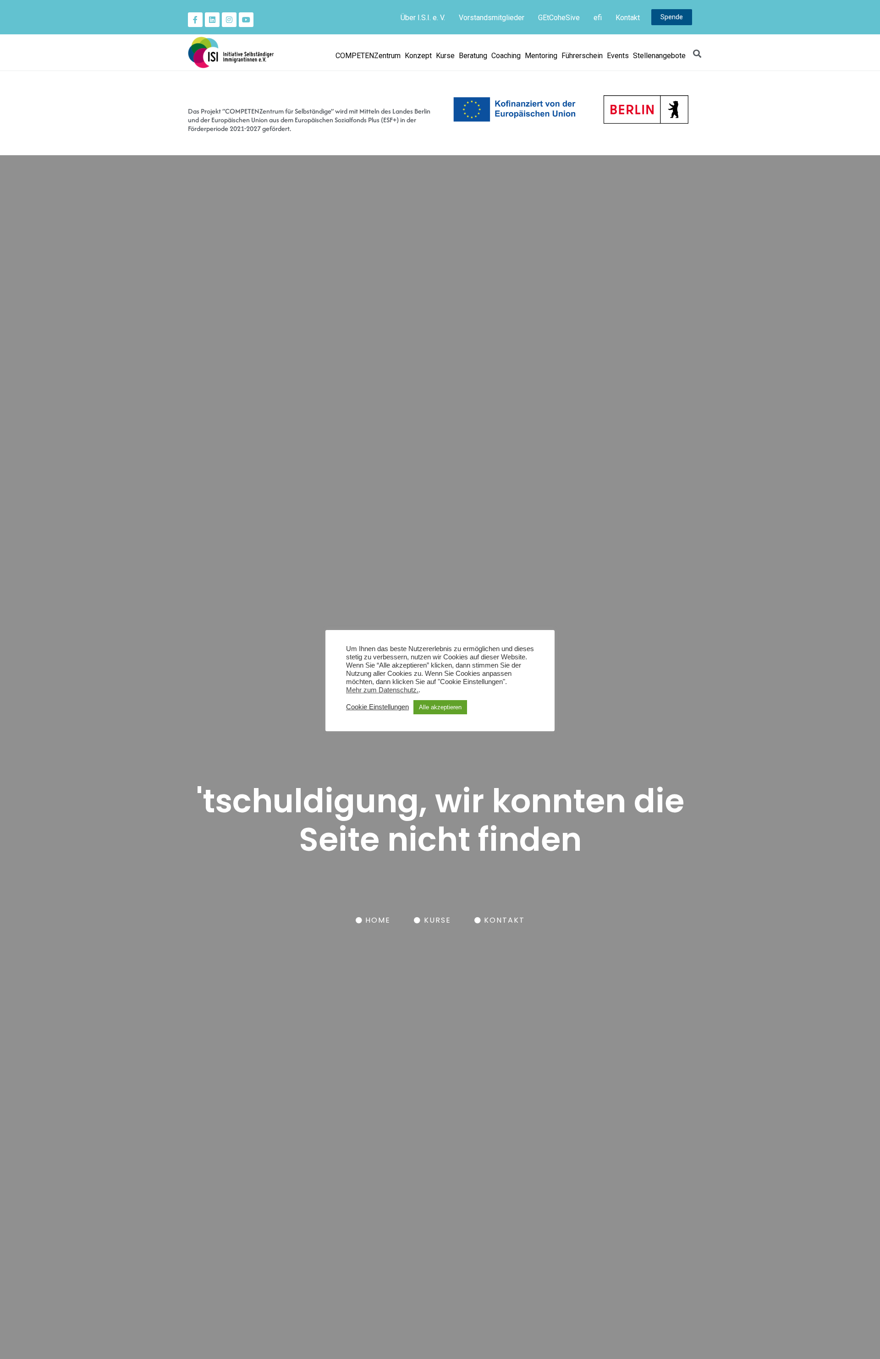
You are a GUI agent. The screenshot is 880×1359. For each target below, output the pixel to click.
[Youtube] (246, 19)
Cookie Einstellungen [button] (377, 707)
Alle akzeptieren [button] (440, 707)
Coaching (506, 55)
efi (598, 17)
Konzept (418, 55)
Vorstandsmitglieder (491, 17)
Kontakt (628, 17)
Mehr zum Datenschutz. (382, 690)
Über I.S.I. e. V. (423, 17)
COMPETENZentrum (368, 55)
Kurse (445, 55)
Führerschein (582, 55)
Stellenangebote (659, 55)
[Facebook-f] (195, 19)
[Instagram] (229, 19)
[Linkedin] (212, 19)
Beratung (473, 55)
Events (618, 55)
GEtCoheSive (559, 17)
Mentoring (541, 55)
